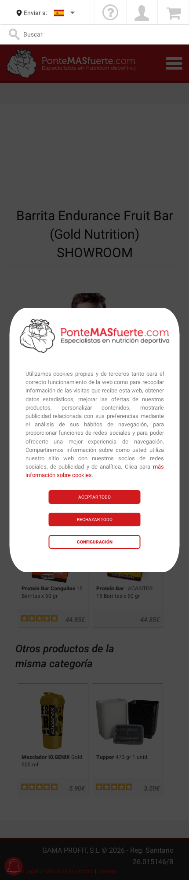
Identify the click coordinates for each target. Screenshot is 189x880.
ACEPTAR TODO (94, 497)
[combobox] (65, 13)
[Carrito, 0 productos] (173, 13)
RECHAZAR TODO (95, 519)
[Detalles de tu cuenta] (142, 13)
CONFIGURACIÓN (95, 542)
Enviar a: (35, 12)
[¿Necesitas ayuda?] (110, 13)
